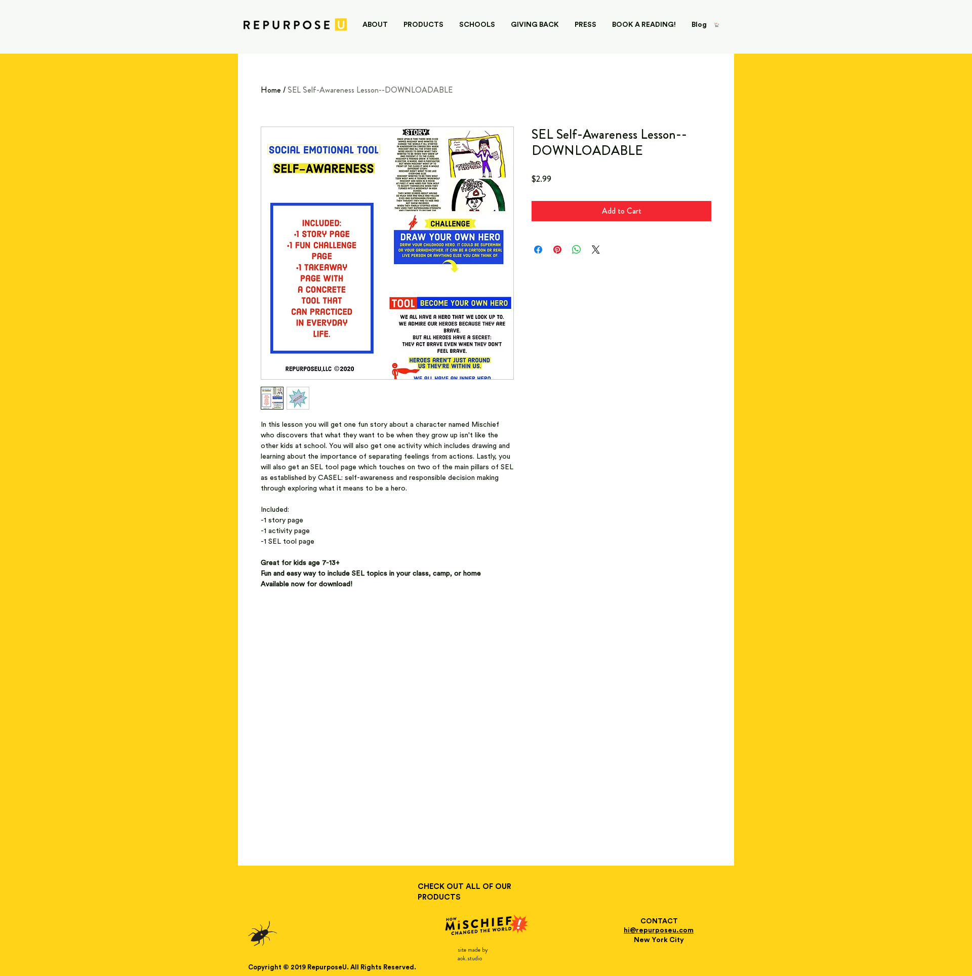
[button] (716, 25)
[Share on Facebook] (538, 249)
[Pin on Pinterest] (557, 249)
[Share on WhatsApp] (577, 249)
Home (271, 90)
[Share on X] (596, 249)
